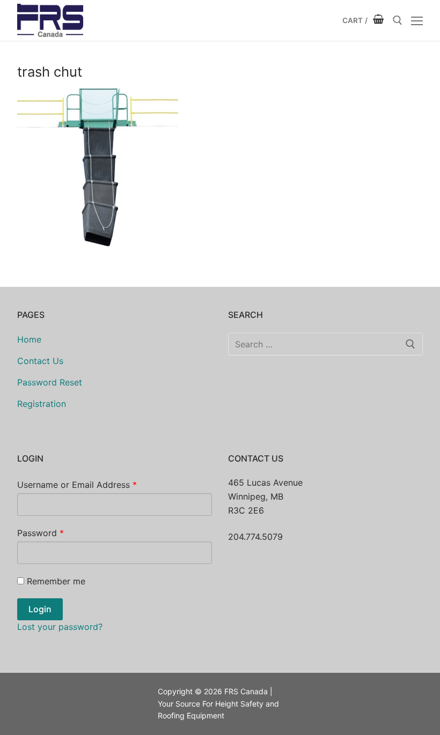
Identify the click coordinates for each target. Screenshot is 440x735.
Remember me (56, 581)
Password (40, 533)
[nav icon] (417, 20)
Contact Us (40, 360)
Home (29, 339)
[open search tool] (397, 20)
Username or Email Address (77, 484)
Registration (41, 403)
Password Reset (49, 382)
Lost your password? (59, 626)
